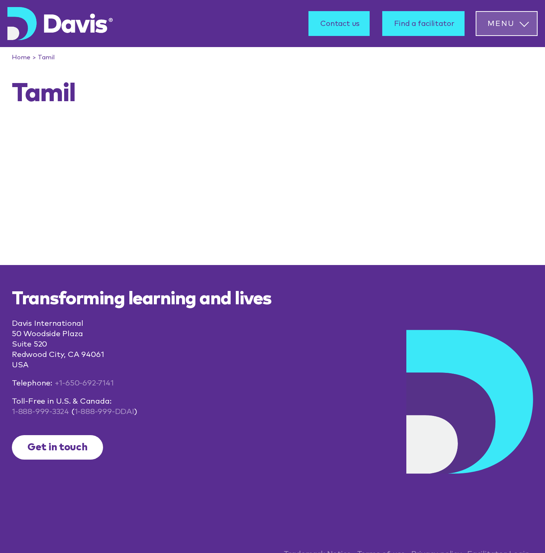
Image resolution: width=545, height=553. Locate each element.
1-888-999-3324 (40, 411)
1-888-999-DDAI (104, 411)
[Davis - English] (60, 23)
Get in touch (57, 447)
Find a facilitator (424, 23)
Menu (501, 23)
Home (21, 57)
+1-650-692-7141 (84, 383)
